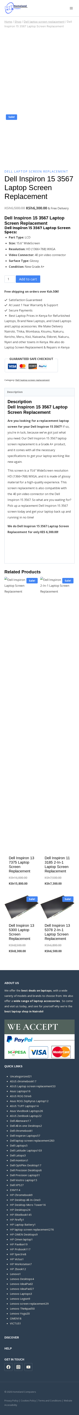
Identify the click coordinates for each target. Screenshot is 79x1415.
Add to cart (28, 279)
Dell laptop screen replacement (36, 171)
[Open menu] (71, 8)
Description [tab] (15, 392)
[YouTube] (28, 1367)
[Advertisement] (39, 70)
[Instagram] (18, 1367)
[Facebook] (8, 1367)
